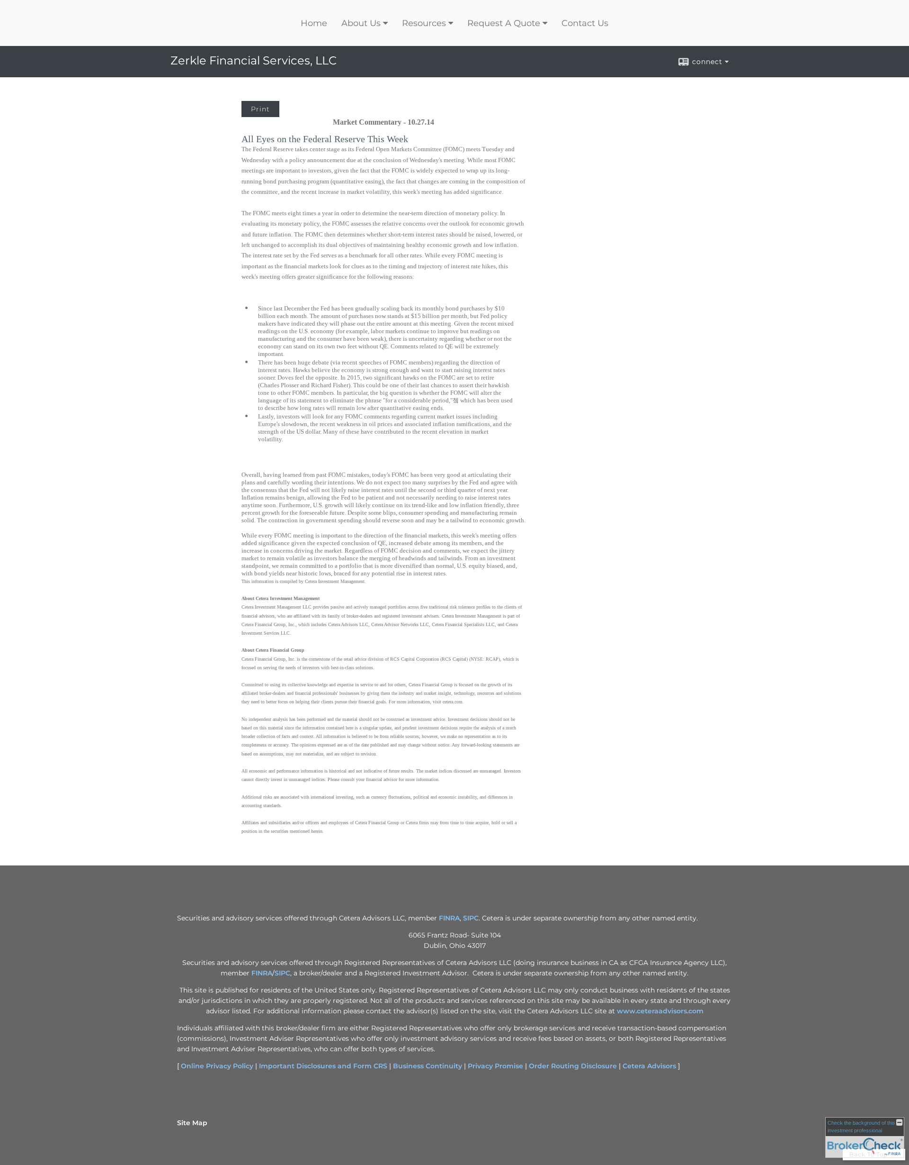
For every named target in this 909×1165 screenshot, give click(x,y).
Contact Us (584, 23)
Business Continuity (427, 1066)
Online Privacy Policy (217, 1066)
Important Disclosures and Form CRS (323, 1066)
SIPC (471, 918)
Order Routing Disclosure (573, 1066)
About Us (361, 23)
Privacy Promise (495, 1066)
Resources (424, 23)
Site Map (192, 1123)
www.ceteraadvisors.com (660, 1011)
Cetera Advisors (649, 1066)
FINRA (449, 918)
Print (260, 109)
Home (314, 23)
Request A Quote (503, 23)
